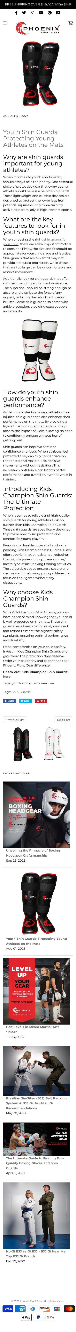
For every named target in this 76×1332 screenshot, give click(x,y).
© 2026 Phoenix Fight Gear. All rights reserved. (38, 1301)
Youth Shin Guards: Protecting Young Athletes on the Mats (33, 138)
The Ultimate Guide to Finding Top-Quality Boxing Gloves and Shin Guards (35, 1163)
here (7, 677)
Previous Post (15, 720)
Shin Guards (21, 692)
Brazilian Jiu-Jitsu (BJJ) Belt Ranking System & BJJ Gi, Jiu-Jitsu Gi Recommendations (36, 1103)
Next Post (63, 720)
